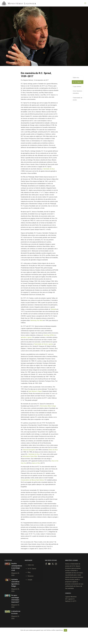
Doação (30, 580)
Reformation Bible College (48, 406)
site (44, 335)
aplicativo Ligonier (26, 337)
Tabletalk (53, 309)
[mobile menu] (85, 3)
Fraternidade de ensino (77, 99)
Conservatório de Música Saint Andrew (32, 480)
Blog (29, 572)
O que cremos (77, 86)
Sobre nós (76, 77)
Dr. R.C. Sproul (77, 82)
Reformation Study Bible (30, 456)
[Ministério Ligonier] (19, 3)
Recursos (30, 576)
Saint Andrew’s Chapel (35, 391)
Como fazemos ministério (77, 92)
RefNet (52, 335)
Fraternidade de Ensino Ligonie (43, 344)
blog (47, 335)
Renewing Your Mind (37, 320)
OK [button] (65, 630)
